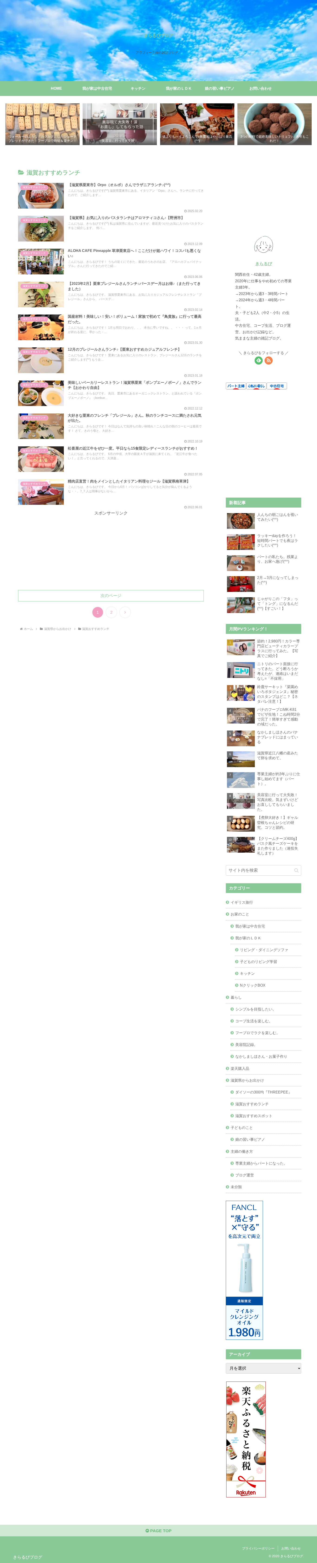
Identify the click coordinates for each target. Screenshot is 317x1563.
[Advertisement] (111, 549)
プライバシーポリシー (258, 1548)
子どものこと (242, 1127)
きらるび (263, 263)
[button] (296, 870)
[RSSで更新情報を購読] (269, 360)
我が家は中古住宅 (250, 926)
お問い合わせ (291, 1548)
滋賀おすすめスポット (253, 1116)
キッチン (247, 973)
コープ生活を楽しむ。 (253, 1021)
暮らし (236, 997)
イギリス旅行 (242, 902)
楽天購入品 (240, 1068)
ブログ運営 (244, 1175)
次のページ (110, 595)
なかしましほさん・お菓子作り (261, 1056)
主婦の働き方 (242, 1151)
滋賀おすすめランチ (252, 1104)
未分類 (236, 1187)
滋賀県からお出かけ (247, 1080)
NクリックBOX (252, 985)
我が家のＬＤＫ (248, 938)
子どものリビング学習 (258, 961)
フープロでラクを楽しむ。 (257, 1033)
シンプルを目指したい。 (255, 1009)
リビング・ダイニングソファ (264, 950)
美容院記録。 (246, 1044)
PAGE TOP (160, 1530)
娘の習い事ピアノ (250, 1139)
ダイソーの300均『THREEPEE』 (263, 1092)
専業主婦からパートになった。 (261, 1163)
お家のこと (240, 914)
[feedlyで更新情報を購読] (259, 360)
